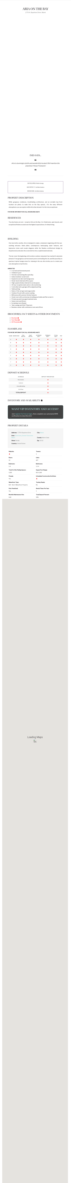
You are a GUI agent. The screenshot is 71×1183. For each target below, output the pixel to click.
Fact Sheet (14, 320)
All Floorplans (15, 322)
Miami (44, 12)
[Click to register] (16, 339)
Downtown (18, 435)
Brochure (14, 318)
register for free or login (23, 414)
